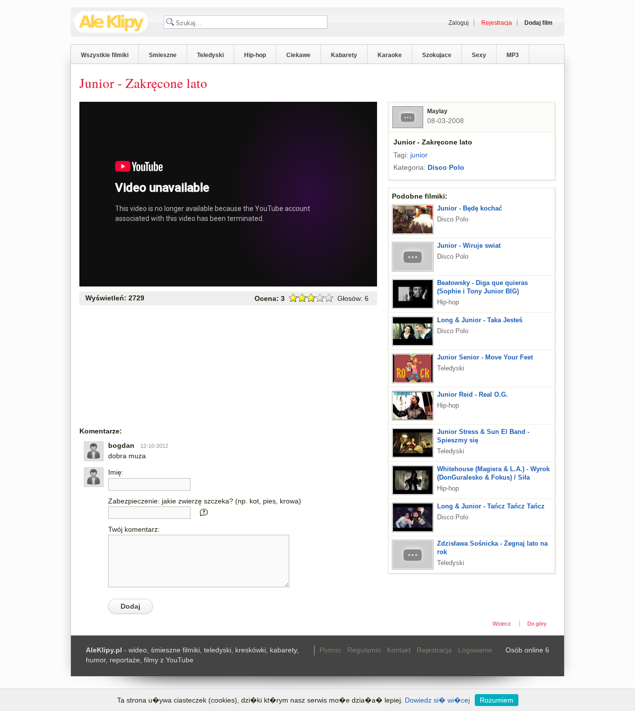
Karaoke (390, 55)
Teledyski (210, 55)
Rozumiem (496, 700)
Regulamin (364, 650)
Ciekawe (298, 55)
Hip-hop (255, 55)
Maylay (437, 111)
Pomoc (330, 650)
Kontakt (399, 650)
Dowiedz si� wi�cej (437, 700)
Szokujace (436, 55)
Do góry (537, 624)
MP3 (513, 55)
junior (419, 155)
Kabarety (344, 55)
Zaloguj (458, 22)
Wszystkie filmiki (104, 55)
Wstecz (502, 624)
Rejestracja (434, 650)
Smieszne (163, 55)
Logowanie (475, 650)
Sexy (479, 55)
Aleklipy (111, 22)
